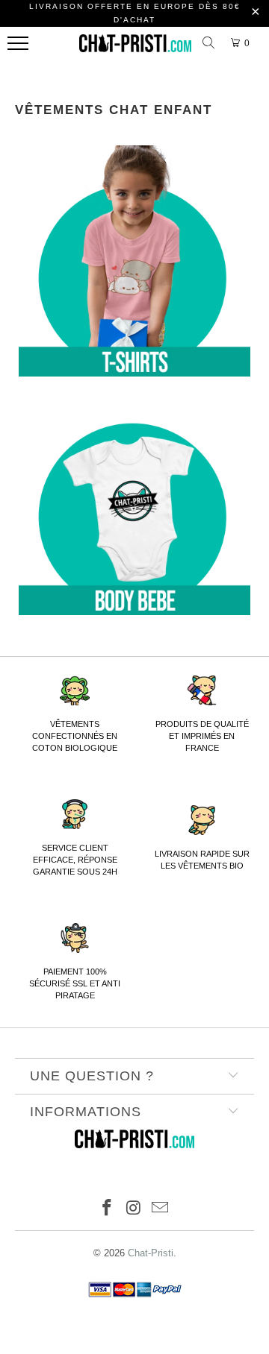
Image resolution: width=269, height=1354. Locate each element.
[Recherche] (210, 43)
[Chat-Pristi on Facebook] (107, 1209)
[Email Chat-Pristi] (160, 1209)
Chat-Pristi (150, 1253)
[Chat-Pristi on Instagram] (134, 1209)
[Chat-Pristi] (135, 47)
